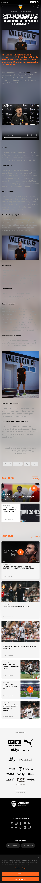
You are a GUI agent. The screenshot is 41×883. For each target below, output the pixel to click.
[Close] (38, 857)
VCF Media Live (7, 565)
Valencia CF (13, 11)
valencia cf (7, 464)
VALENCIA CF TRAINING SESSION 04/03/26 (18, 497)
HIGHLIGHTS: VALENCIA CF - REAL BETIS (10, 686)
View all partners (20, 792)
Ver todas (35, 478)
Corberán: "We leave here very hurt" (16, 607)
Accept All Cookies (20, 879)
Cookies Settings (20, 868)
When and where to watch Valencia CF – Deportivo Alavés (10, 509)
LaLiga (27, 464)
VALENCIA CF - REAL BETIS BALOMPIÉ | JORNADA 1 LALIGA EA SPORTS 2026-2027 (18, 568)
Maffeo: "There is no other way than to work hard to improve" (10, 708)
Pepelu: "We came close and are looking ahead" (11, 666)
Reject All (20, 874)
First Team (6, 604)
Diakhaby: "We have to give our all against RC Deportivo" (19, 647)
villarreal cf (17, 464)
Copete (35, 464)
